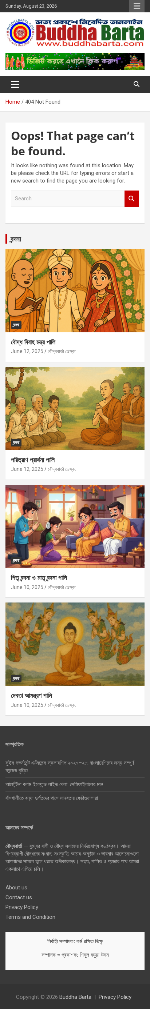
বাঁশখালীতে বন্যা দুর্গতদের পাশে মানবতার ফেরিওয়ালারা (51, 798)
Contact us (18, 897)
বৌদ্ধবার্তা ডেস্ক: (62, 351)
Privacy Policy (21, 907)
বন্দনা (16, 239)
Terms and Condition (30, 917)
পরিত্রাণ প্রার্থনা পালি (33, 459)
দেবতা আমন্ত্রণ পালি (31, 695)
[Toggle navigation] (15, 84)
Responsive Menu (137, 6)
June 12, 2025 (27, 351)
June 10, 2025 (27, 587)
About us (16, 887)
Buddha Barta (75, 997)
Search (132, 199)
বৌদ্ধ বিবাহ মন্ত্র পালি (33, 341)
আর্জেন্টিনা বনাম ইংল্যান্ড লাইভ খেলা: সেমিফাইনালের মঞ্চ (54, 784)
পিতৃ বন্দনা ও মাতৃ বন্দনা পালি (39, 577)
